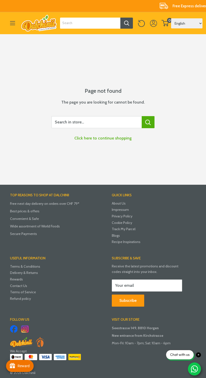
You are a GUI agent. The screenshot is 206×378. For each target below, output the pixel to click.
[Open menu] (12, 23)
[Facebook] (14, 329)
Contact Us (18, 286)
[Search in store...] (148, 122)
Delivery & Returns (24, 272)
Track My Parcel (123, 229)
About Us (119, 203)
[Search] (126, 23)
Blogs (116, 235)
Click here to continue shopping (103, 138)
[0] (165, 23)
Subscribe (128, 300)
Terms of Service (23, 292)
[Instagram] (25, 329)
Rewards (16, 279)
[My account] (153, 23)
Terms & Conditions (25, 266)
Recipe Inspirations (126, 242)
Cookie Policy (122, 222)
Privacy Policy (122, 216)
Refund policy (20, 298)
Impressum (120, 209)
